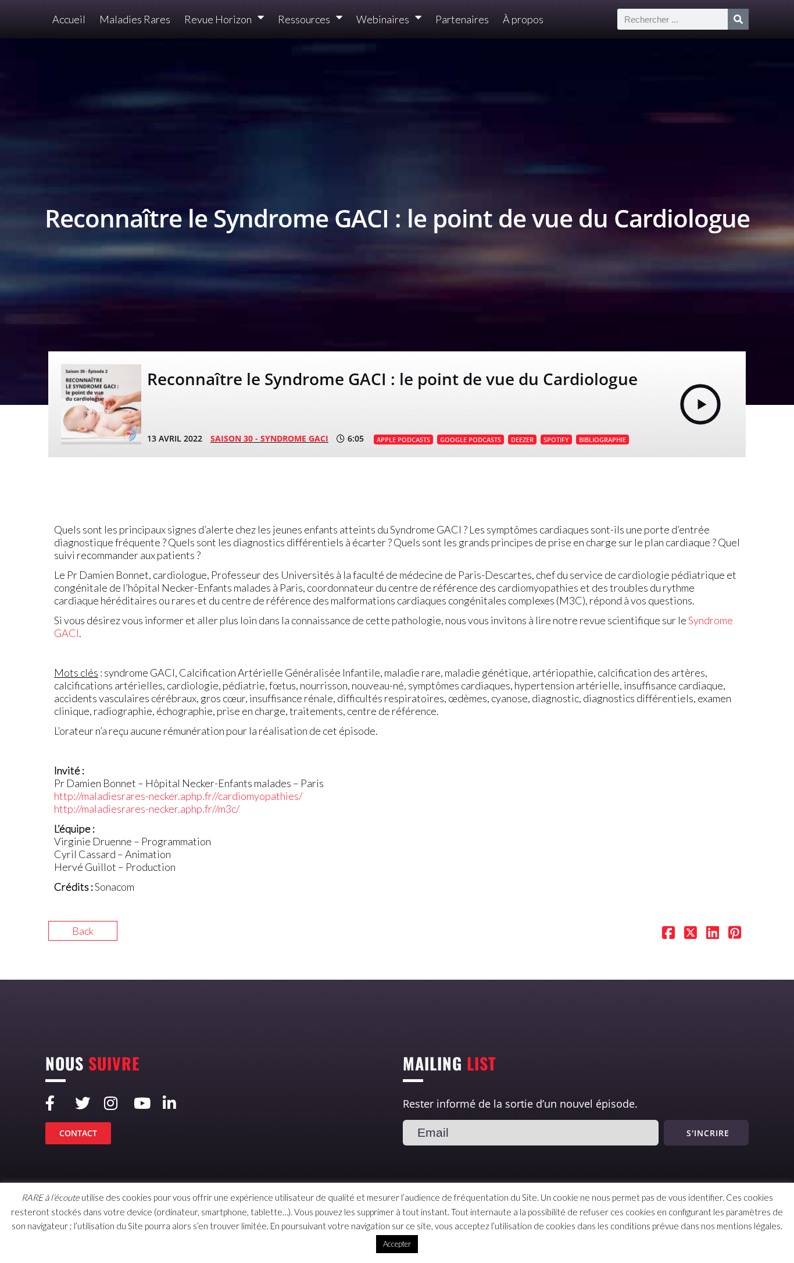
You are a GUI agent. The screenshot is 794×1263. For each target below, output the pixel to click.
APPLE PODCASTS (403, 439)
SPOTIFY (556, 439)
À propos (523, 19)
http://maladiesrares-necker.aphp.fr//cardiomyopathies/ (178, 795)
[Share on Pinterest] (735, 933)
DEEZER (522, 439)
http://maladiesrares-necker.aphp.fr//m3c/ (146, 808)
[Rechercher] (738, 19)
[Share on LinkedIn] (713, 933)
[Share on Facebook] (668, 933)
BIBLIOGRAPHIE (602, 439)
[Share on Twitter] (690, 933)
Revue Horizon (218, 19)
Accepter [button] (397, 1243)
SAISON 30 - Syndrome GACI (269, 438)
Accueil (68, 19)
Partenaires (462, 19)
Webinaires (382, 19)
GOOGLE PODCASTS (470, 439)
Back (83, 930)
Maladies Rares (134, 19)
